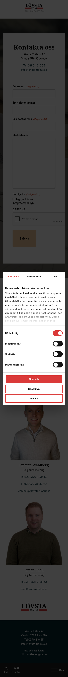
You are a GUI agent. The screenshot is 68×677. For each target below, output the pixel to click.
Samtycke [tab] (13, 276)
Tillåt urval (34, 388)
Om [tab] (55, 276)
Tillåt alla (34, 379)
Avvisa (34, 398)
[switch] (58, 343)
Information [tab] (34, 276)
